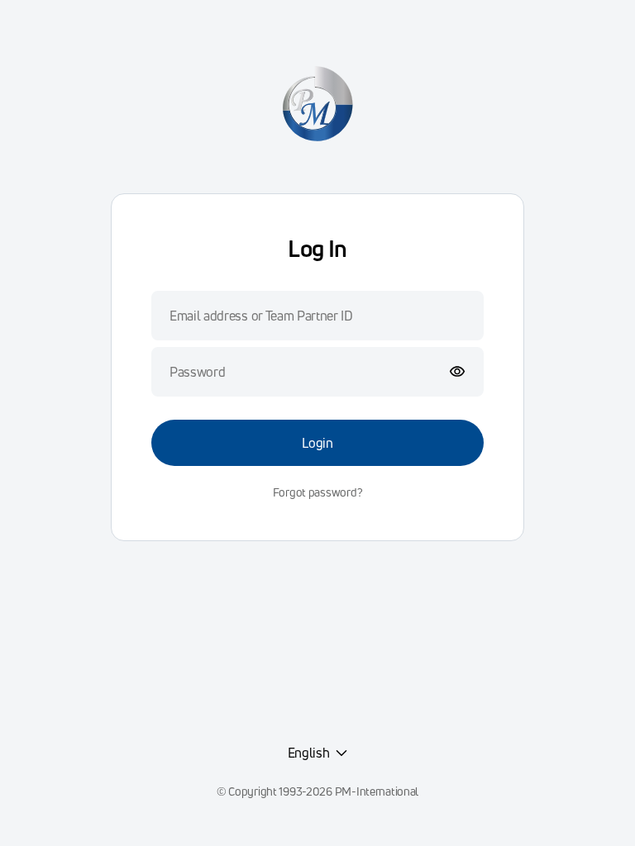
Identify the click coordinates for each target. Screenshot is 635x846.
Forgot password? (318, 492)
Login (317, 443)
